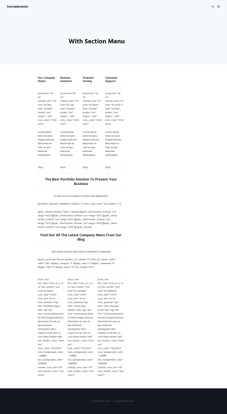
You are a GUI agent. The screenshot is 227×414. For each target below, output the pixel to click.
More (40, 167)
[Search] (213, 6)
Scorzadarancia (17, 6)
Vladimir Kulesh (129, 401)
